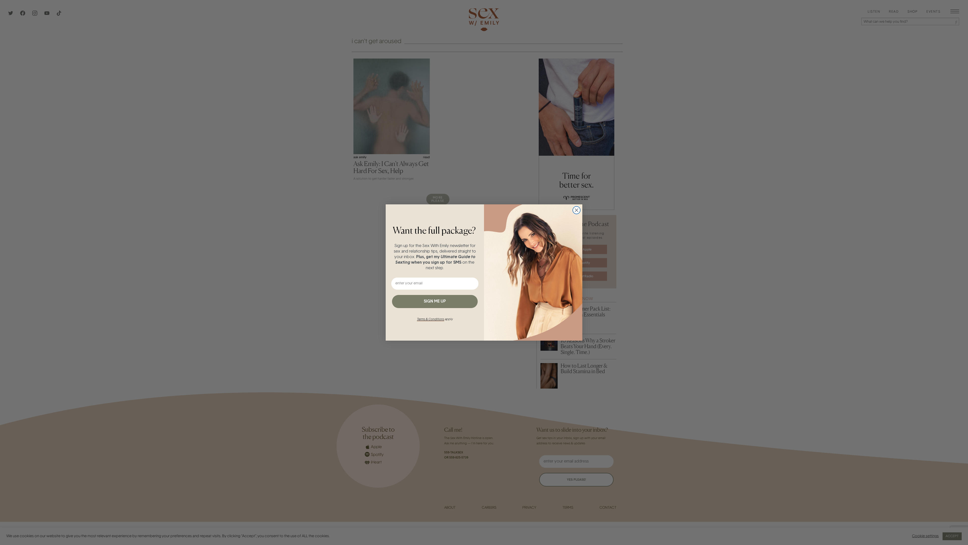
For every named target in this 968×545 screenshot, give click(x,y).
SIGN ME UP (435, 301)
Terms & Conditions (430, 319)
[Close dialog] (576, 210)
